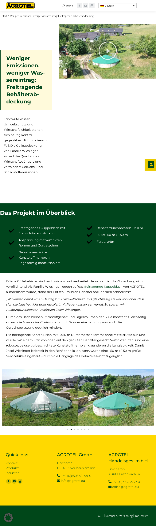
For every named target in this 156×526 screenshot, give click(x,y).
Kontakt (12, 463)
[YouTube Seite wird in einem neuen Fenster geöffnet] (85, 5)
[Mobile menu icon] (146, 5)
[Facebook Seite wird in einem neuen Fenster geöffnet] (8, 481)
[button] (117, 5)
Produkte (13, 468)
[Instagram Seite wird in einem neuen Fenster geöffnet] (92, 5)
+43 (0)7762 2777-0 (126, 482)
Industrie (12, 473)
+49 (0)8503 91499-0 (76, 476)
